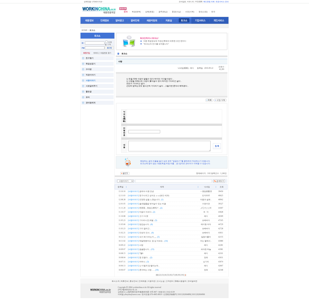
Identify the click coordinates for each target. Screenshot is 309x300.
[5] (168, 275)
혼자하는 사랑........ (143, 270)
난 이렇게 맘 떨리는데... (144, 266)
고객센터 (169, 281)
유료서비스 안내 (222, 2)
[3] (162, 275)
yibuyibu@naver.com (132, 294)
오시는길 (160, 281)
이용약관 (151, 281)
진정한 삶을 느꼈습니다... (145, 199)
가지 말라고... (139, 228)
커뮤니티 (190, 2)
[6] (171, 275)
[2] (160, 275)
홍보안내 (133, 281)
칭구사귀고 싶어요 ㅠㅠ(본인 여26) (148, 195)
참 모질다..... (140, 257)
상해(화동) (149, 12)
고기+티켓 (138, 216)
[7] (173, 275)
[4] (165, 275)
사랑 (135, 245)
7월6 (135, 253)
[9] (179, 275)
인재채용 (142, 281)
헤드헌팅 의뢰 (209, 2)
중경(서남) (176, 12)
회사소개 (115, 281)
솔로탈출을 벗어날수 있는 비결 (147, 204)
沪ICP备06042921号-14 (127, 290)
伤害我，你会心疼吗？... (145, 208)
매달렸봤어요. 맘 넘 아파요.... (148, 241)
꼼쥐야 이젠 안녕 (141, 191)
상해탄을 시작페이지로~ (93, 2)
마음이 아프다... (141, 212)
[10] (182, 275)
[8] (176, 275)
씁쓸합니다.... (141, 249)
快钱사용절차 (180, 281)
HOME (84, 30)
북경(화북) (136, 12)
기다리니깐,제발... (142, 220)
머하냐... (138, 262)
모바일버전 (192, 281)
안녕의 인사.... (141, 233)
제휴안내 (124, 281)
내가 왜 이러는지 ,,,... (143, 237)
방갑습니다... (140, 224)
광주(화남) (163, 12)
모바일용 (182, 2)
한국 (213, 12)
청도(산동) (203, 12)
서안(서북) (189, 12)
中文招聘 (198, 2)
